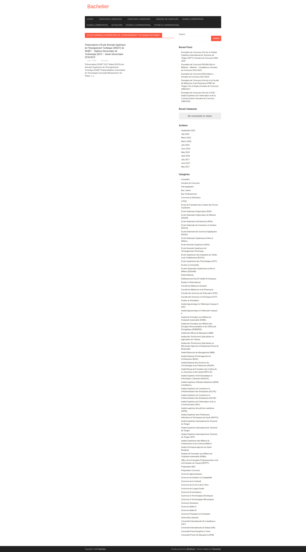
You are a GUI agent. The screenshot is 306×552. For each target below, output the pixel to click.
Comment (104, 60)
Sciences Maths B (189, 510)
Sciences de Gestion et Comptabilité (196, 478)
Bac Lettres (186, 190)
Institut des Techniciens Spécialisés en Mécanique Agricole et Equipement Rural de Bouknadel (200, 346)
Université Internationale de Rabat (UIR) (198, 528)
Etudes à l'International (191, 282)
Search (182, 34)
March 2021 (186, 138)
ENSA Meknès (187, 275)
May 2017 (185, 167)
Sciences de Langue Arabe (192, 489)
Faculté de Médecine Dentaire (194, 286)
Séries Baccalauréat (189, 518)
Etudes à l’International (138, 25)
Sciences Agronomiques (191, 474)
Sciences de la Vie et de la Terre (195, 485)
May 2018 (185, 152)
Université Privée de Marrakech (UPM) (197, 535)
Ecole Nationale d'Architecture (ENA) (197, 221)
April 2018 (185, 156)
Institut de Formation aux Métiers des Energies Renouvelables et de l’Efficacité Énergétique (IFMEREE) (198, 326)
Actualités (116, 25)
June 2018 (185, 149)
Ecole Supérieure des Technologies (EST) (199, 261)
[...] (92, 76)
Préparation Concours (190, 470)
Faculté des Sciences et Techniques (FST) (199, 297)
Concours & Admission (110, 19)
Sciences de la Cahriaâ (191, 481)
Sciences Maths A (188, 507)
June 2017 (185, 163)
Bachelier (98, 6)
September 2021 (188, 130)
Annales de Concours (167, 19)
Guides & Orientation (192, 19)
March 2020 (186, 141)
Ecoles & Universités (190, 265)
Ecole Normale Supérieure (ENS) (195, 245)
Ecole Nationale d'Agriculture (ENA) (196, 211)
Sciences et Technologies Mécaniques (197, 499)
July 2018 (185, 145)
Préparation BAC (188, 467)
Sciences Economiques (191, 492)
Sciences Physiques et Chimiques (195, 514)
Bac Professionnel (189, 194)
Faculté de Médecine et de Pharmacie (197, 290)
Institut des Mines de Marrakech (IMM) (197, 333)
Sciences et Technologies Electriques (197, 496)
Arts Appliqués (187, 187)
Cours (90, 19)
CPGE (184, 201)
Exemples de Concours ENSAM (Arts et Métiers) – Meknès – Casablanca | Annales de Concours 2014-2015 (199, 67)
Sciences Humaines (189, 503)
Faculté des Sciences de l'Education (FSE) (199, 293)
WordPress (191, 549)
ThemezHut (216, 549)
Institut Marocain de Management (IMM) (198, 353)
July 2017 (185, 160)
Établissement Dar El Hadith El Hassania (198, 279)
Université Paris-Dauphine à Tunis (195, 531)
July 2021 (185, 134)
